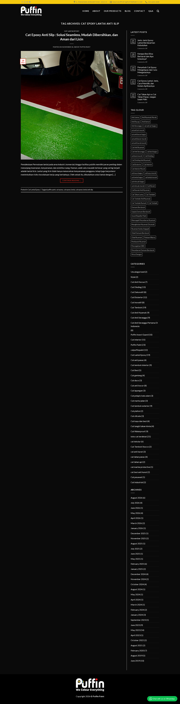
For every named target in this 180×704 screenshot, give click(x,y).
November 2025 (138, 538)
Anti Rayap (136, 122)
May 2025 (135, 559)
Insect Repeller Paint (139, 216)
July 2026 (135, 502)
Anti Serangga (137, 126)
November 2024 (138, 579)
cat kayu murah (150, 173)
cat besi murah (137, 156)
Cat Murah (151, 186)
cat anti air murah (138, 130)
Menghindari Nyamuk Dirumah (143, 224)
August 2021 (136, 645)
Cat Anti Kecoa (137, 282)
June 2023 (135, 625)
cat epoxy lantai (69, 190)
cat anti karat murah (139, 143)
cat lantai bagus (137, 177)
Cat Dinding (149, 156)
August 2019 (136, 655)
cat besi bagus (152, 152)
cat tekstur (136, 441)
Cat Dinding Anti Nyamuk (141, 160)
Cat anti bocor (137, 385)
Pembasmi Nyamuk (139, 242)
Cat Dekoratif (137, 292)
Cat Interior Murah (138, 169)
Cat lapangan (137, 390)
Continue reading (71, 180)
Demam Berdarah (138, 207)
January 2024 (137, 614)
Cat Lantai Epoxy (71, 31)
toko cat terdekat (139, 436)
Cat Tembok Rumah (139, 203)
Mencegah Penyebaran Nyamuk (143, 220)
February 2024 (137, 609)
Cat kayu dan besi (139, 421)
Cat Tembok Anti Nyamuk (141, 199)
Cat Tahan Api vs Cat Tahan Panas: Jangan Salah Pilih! (146, 97)
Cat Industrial (137, 482)
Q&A (150, 11)
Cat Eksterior (136, 164)
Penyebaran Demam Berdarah (143, 250)
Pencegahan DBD (138, 246)
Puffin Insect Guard (139, 334)
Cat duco (135, 380)
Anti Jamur (135, 117)
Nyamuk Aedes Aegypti (140, 229)
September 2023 (138, 620)
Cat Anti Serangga (138, 152)
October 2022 (137, 640)
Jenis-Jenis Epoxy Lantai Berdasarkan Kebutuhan (146, 42)
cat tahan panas (138, 457)
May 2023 (135, 630)
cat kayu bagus (137, 173)
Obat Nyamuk (137, 237)
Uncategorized (137, 272)
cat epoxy (59, 190)
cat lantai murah (151, 177)
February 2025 (137, 564)
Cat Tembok (150, 194)
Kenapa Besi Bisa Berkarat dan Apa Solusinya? (145, 56)
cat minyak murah (138, 186)
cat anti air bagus (150, 126)
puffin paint (51, 190)
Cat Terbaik (153, 203)
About (96, 11)
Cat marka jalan (138, 400)
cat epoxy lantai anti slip (84, 190)
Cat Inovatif (136, 302)
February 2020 (137, 650)
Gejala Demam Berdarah (141, 212)
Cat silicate (136, 416)
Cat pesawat (136, 477)
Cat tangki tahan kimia (141, 426)
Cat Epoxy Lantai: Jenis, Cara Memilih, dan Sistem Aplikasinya (148, 83)
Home (85, 11)
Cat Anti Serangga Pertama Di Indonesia (144, 324)
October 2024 (137, 584)
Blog (128, 11)
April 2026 (135, 518)
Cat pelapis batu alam (140, 395)
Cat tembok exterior (140, 406)
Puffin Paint (85, 47)
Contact (139, 11)
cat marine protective (140, 467)
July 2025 (135, 548)
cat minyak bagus (138, 182)
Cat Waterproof (138, 431)
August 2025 (136, 543)
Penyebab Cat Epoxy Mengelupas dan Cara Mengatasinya (147, 70)
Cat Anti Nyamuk (138, 147)
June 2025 (135, 553)
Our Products (112, 11)
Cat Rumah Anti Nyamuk (141, 190)
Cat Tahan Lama (137, 194)
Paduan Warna (149, 237)
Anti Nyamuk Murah (149, 117)
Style (133, 277)
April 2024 (135, 599)
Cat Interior (147, 164)
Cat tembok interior (140, 365)
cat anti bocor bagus (139, 134)
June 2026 (135, 508)
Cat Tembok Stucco (140, 446)
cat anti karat (137, 451)
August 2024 (136, 589)
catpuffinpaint (137, 350)
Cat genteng (136, 375)
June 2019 (135, 660)
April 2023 (135, 635)
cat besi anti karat (139, 472)
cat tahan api (136, 462)
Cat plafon (135, 411)
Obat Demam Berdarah (140, 233)
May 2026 (135, 513)
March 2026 (136, 523)
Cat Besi (134, 370)
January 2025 (137, 569)
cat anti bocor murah (139, 139)
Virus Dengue (137, 254)
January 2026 (137, 528)
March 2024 (136, 604)
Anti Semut (146, 122)
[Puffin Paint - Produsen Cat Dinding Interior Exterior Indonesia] (31, 11)
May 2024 (135, 594)
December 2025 (138, 533)
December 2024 (138, 574)
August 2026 (136, 497)
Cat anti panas (137, 360)
